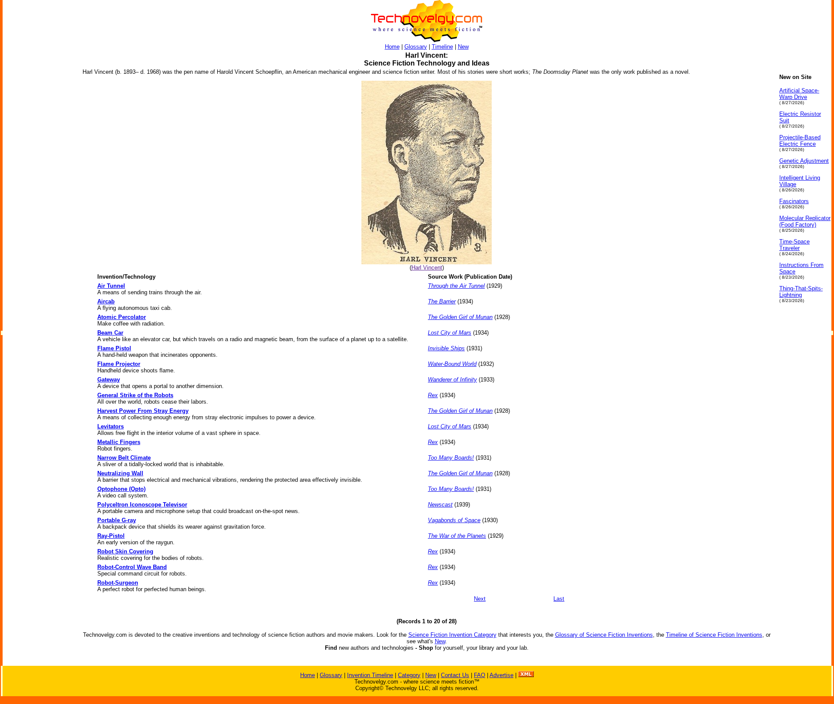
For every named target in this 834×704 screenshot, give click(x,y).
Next (480, 598)
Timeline (442, 46)
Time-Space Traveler (794, 244)
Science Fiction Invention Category (452, 635)
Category (409, 675)
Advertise (501, 675)
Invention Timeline (370, 675)
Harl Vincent (426, 267)
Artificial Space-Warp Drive (799, 93)
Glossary (415, 46)
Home (392, 46)
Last (558, 598)
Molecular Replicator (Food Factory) (805, 221)
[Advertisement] (37, 204)
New (463, 46)
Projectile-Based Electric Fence (800, 140)
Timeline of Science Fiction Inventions (714, 635)
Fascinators (794, 201)
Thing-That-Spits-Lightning (801, 291)
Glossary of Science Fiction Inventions (604, 635)
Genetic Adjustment (804, 161)
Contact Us (455, 675)
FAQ (479, 675)
